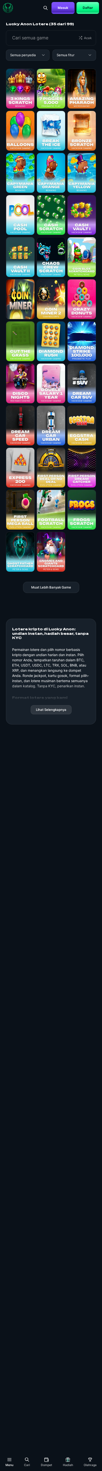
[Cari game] (46, 8)
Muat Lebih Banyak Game (51, 587)
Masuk (63, 8)
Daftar (88, 8)
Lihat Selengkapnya (51, 710)
